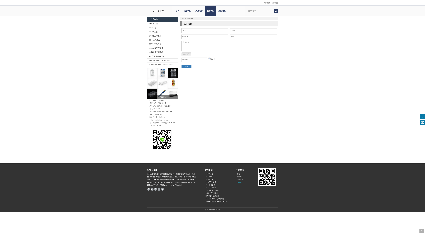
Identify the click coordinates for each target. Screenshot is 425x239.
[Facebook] (148, 189)
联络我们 (210, 11)
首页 (178, 11)
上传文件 (186, 54)
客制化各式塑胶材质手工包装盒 (161, 65)
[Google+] (152, 189)
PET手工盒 (153, 32)
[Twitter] (159, 189)
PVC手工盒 (153, 24)
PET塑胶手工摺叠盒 (157, 56)
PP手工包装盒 (154, 40)
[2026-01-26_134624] (162, 83)
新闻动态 (222, 11)
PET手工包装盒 (155, 44)
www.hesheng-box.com (161, 120)
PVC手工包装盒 (155, 36)
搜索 (276, 11)
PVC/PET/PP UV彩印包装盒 (160, 60)
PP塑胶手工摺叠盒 (156, 52)
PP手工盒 (152, 28)
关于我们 (187, 11)
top (421, 231)
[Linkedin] (155, 189)
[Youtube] (162, 189)
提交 (186, 66)
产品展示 (199, 11)
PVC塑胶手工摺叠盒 (157, 48)
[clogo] (158, 11)
